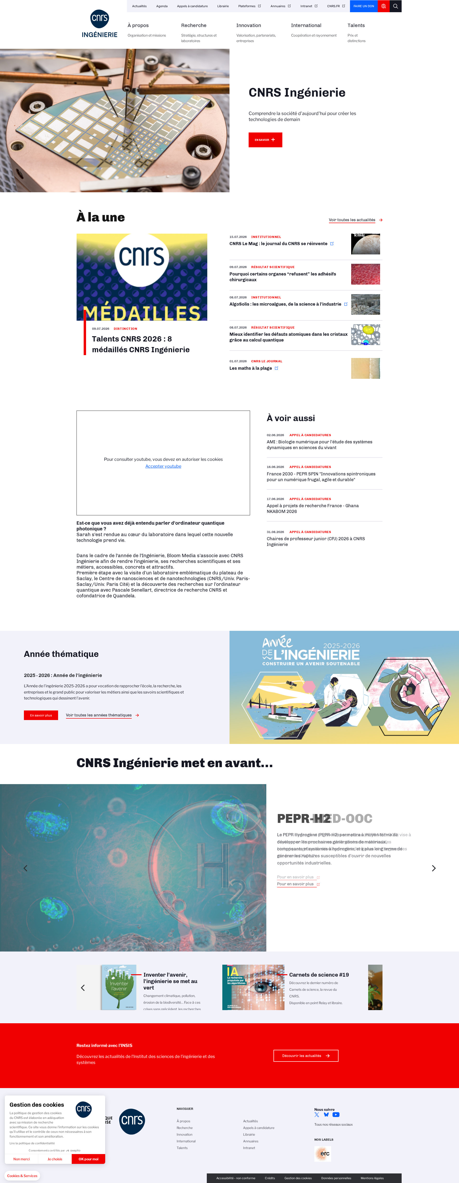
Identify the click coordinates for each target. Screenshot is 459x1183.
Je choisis (55, 1159)
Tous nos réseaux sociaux (333, 1124)
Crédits (270, 1178)
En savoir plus (41, 715)
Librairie (223, 6)
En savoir (262, 140)
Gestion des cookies (298, 1178)
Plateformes (247, 6)
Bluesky (326, 1114)
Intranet (306, 6)
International (314, 30)
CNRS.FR (333, 6)
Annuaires (278, 6)
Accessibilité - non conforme (235, 1178)
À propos (147, 30)
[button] (22, 1176)
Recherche (199, 33)
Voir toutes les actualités (352, 219)
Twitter (316, 1114)
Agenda (162, 6)
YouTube (335, 1114)
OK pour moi (88, 1159)
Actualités (139, 6)
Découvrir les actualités (301, 1056)
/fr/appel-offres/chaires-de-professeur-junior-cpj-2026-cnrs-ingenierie (324, 538)
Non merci (21, 1159)
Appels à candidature (192, 6)
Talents (357, 33)
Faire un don (364, 6)
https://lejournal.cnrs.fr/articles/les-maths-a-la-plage (306, 369)
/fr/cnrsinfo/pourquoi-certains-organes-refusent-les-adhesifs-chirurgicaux (306, 275)
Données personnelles (336, 1178)
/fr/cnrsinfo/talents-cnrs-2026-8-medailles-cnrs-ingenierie (141, 294)
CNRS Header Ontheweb (384, 6)
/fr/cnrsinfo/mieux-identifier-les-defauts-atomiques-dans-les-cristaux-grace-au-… (306, 335)
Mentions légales (372, 1178)
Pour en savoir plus (295, 877)
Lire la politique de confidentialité (32, 1143)
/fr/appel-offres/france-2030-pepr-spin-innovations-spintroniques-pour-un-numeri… (324, 473)
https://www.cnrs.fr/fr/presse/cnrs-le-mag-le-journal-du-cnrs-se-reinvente (306, 247)
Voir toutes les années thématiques (99, 715)
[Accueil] (99, 23)
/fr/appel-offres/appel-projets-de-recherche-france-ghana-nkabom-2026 (324, 505)
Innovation (256, 33)
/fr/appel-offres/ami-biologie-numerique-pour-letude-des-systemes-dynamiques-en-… (324, 441)
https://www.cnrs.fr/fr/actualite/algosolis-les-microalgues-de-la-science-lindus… (306, 305)
